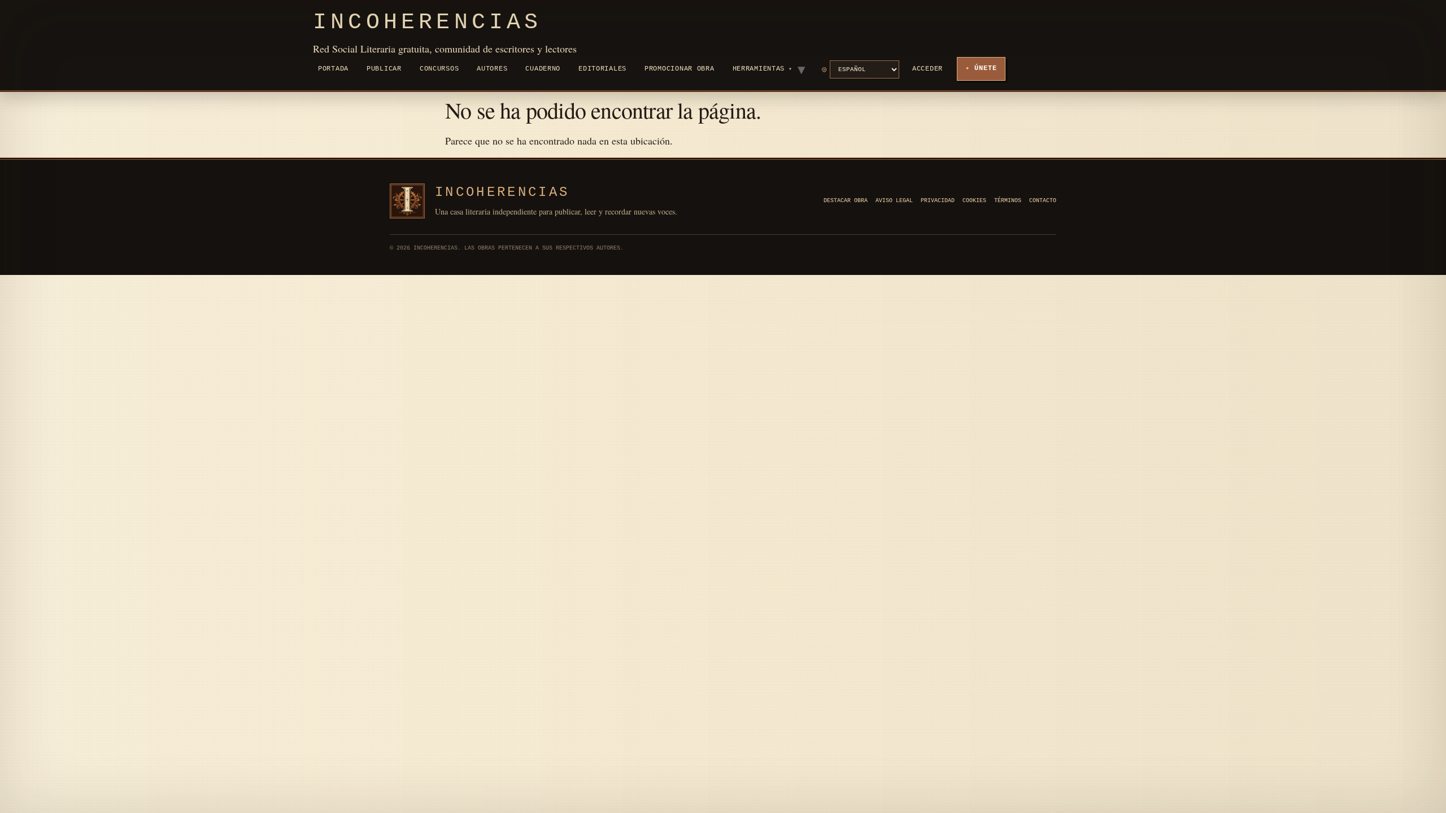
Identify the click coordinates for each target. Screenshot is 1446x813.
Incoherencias (427, 22)
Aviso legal (894, 201)
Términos (1007, 201)
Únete (985, 68)
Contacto (1042, 201)
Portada (333, 69)
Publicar (384, 69)
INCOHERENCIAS (502, 192)
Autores (492, 69)
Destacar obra (846, 201)
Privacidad (938, 201)
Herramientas (759, 69)
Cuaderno (542, 69)
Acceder (927, 69)
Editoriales (602, 69)
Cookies (974, 201)
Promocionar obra (679, 69)
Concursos (439, 69)
